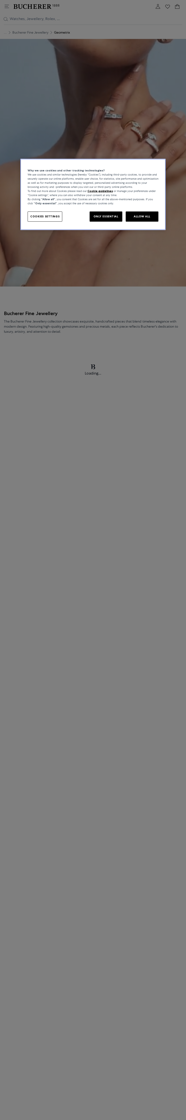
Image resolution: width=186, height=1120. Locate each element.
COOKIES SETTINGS (45, 216)
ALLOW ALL (142, 216)
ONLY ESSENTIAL (105, 216)
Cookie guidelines (100, 191)
